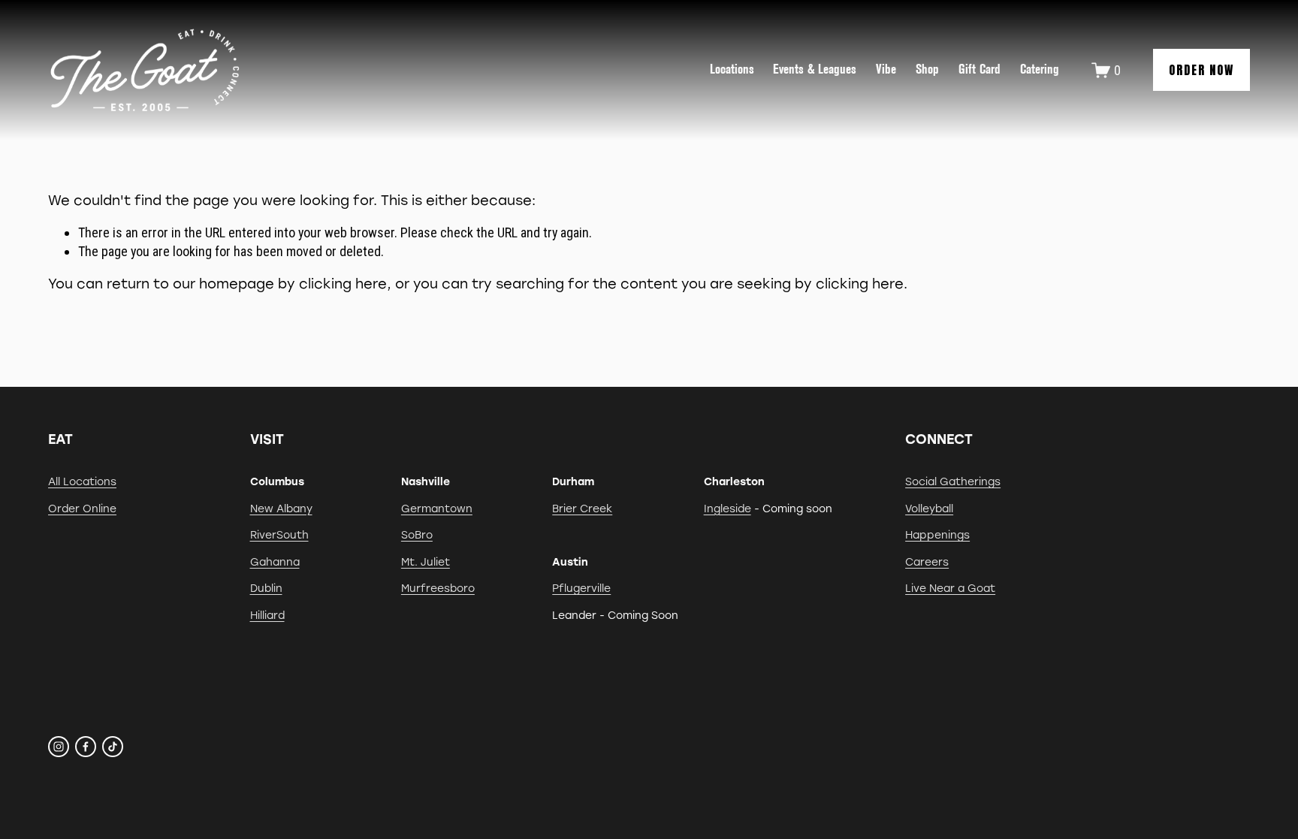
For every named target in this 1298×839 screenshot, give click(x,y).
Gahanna (275, 562)
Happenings (937, 535)
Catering (1039, 69)
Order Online (82, 508)
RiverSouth (279, 535)
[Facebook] (85, 746)
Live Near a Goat (950, 588)
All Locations (82, 481)
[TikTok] (112, 746)
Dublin (266, 588)
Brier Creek (582, 508)
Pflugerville (581, 588)
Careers (927, 562)
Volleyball (929, 508)
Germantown (436, 508)
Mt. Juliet (425, 562)
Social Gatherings (953, 481)
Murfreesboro (438, 588)
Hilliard (267, 615)
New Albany (281, 508)
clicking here (343, 283)
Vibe (886, 69)
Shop (927, 69)
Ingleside (727, 508)
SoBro (417, 535)
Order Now (1201, 70)
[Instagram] (58, 746)
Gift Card (979, 69)
